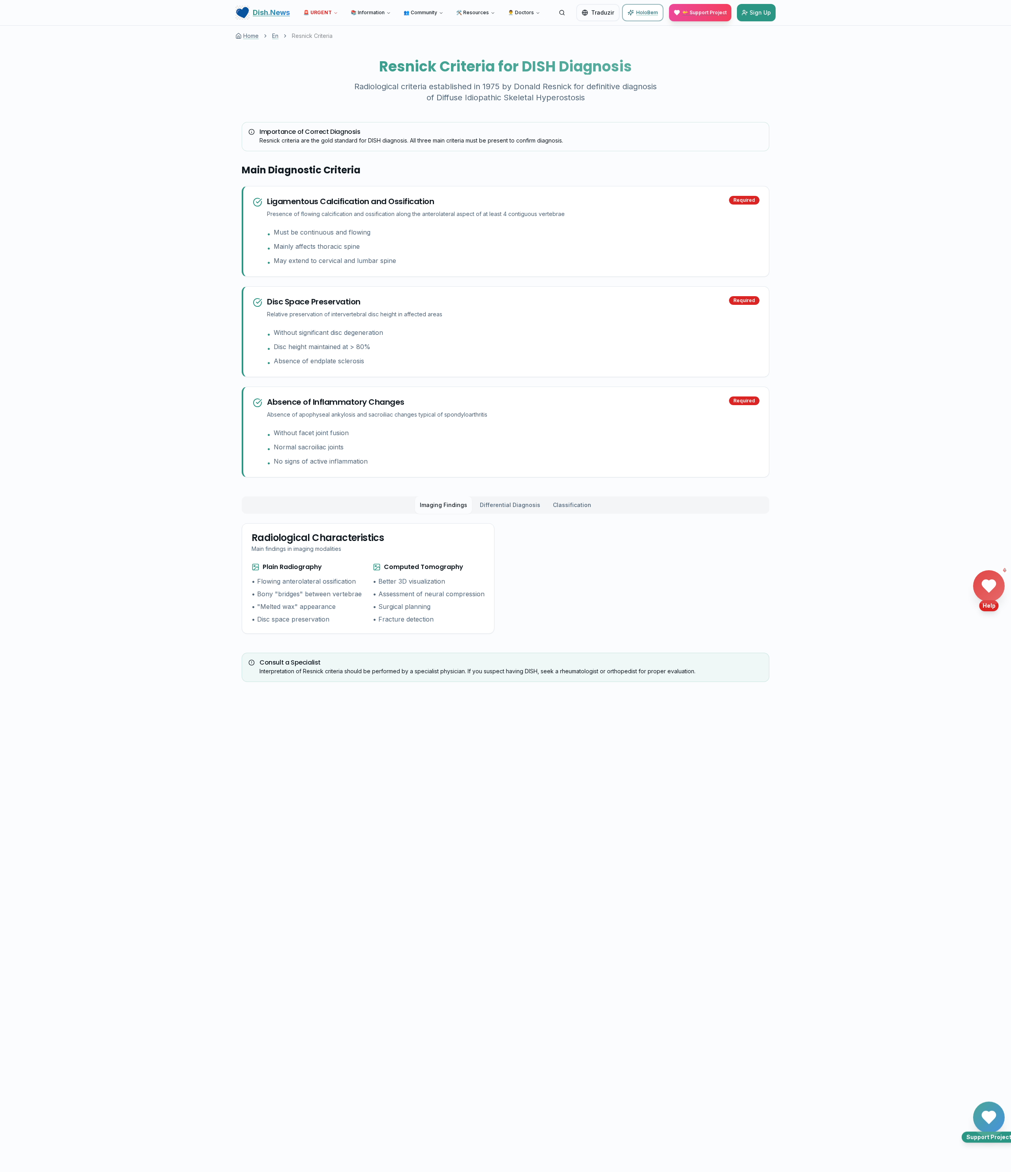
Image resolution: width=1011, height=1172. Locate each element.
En (275, 35)
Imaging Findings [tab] (443, 504)
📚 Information (368, 12)
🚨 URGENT (317, 12)
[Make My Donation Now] (989, 1115)
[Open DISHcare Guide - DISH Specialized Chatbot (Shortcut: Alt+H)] (989, 586)
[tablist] (505, 505)
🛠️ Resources (472, 12)
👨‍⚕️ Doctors (521, 12)
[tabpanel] (368, 578)
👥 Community (420, 12)
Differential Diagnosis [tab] (510, 504)
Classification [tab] (572, 504)
